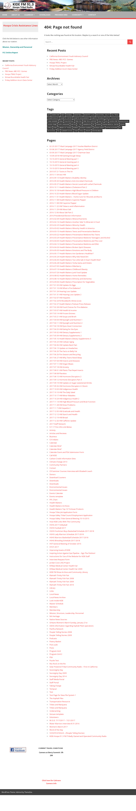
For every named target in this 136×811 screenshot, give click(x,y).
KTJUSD (122, 124)
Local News (54, 594)
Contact (92, 15)
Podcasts (53, 638)
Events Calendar (56, 493)
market (75, 128)
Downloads (44, 15)
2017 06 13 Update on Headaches (64, 348)
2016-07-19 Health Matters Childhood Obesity (69, 269)
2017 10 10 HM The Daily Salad (62, 392)
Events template (56, 496)
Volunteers (54, 717)
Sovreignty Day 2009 (58, 673)
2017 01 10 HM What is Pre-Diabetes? (65, 288)
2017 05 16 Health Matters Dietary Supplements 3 (70, 338)
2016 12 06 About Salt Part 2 (61, 212)
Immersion (87, 124)
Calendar (28, 15)
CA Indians (54, 439)
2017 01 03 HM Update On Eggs (63, 285)
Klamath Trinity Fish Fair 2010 (62, 585)
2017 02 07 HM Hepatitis (60, 297)
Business (53, 436)
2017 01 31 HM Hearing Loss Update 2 (65, 294)
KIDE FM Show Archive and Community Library (69, 572)
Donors (53, 474)
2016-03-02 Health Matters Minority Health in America (72, 228)
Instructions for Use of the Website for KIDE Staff (70, 556)
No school (52, 131)
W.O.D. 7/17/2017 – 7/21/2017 (62, 720)
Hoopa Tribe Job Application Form (63, 512)
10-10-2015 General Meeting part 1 (64, 159)
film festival (69, 121)
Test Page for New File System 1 (63, 695)
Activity (53, 430)
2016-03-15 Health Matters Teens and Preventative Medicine (75, 231)
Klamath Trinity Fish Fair (59, 575)
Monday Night (99, 128)
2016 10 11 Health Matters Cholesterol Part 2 (68, 187)
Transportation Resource (60, 701)
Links (52, 591)
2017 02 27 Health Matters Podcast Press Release (70, 304)
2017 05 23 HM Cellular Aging (62, 342)
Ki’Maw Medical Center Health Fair (64, 566)
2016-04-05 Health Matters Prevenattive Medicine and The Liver (76, 241)
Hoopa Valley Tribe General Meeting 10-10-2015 (69, 518)
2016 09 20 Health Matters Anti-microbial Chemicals (71, 181)
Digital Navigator (112, 118)
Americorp (55, 115)
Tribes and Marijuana (58, 704)
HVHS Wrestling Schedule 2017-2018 (65, 540)
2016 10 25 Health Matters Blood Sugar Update (69, 193)
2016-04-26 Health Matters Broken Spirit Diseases (70, 247)
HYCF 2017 (54, 547)
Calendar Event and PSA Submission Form (67, 452)
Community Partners (58, 465)
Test (51, 692)
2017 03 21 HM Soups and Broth (63, 316)
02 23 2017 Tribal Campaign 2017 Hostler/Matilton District (74, 146)
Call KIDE (53, 455)
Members (54, 607)
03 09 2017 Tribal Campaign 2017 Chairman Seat (70, 152)
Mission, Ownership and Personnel (17, 47)
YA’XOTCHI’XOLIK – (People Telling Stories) (67, 733)
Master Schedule (56, 603)
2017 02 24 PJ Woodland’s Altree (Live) (65, 301)
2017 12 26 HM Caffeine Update (63, 420)
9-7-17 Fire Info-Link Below (61, 427)
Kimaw (98, 124)
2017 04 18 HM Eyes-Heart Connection (66, 326)
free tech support (89, 121)
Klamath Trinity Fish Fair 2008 (62, 578)
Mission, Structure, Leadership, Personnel (67, 613)
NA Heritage (55, 616)
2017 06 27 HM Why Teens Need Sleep (66, 357)
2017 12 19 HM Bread (59, 417)
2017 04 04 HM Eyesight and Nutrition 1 (66, 320)
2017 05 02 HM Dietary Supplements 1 (66, 332)
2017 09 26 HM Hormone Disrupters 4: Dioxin (69, 386)
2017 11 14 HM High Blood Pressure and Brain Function (72, 402)
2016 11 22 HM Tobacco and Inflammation (67, 206)
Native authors (111, 128)
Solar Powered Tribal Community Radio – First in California (73, 667)
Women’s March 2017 (59, 727)
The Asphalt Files (56, 698)
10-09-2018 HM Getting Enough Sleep (65, 156)
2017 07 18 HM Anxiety (59, 367)
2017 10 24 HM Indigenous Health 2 (64, 398)
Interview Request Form (60, 559)
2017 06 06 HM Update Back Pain (63, 345)
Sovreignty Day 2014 (58, 676)
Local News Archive (58, 597)
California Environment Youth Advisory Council (69, 56)
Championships (53, 118)
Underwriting (55, 711)
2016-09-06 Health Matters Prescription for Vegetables (72, 282)
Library (52, 588)
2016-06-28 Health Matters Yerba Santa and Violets (71, 263)
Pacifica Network (56, 629)
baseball (69, 115)
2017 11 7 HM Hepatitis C (60, 408)
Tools (81, 131)
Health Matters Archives (59, 506)
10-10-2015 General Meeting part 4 (64, 165)
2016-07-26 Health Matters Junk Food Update (68, 272)
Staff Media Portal (57, 679)
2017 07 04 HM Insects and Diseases (65, 361)
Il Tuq (79, 124)
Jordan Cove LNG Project (60, 562)
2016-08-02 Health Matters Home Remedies (68, 275)
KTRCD (50, 128)
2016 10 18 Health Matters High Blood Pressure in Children (74, 190)
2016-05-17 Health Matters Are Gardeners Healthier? (72, 253)
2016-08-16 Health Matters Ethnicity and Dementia (70, 279)
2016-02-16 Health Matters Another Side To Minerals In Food (75, 222)
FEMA (61, 121)
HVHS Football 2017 (58, 528)
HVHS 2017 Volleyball (58, 525)
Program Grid (61, 15)
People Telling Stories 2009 (61, 635)
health (100, 121)
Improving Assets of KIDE (60, 550)
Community (77, 15)
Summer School (67, 131)
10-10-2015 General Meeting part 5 (64, 168)
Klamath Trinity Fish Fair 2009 (62, 581)
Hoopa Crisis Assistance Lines (20, 25)
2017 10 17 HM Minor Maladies (62, 395)
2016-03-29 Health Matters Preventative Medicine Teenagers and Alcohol (80, 237)
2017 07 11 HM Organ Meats (61, 364)
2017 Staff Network (58, 424)
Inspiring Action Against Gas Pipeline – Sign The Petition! (72, 553)
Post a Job (54, 644)
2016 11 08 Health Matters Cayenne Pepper (68, 200)
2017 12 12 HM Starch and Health (63, 414)
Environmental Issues (58, 487)
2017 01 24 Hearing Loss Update (63, 291)
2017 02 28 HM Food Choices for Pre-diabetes (69, 307)
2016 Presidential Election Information (65, 215)
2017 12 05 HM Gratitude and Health (65, 411)
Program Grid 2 (56, 654)
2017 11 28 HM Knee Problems (62, 405)
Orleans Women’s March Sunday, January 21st (68, 622)
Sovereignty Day (56, 670)
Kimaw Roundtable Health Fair (62, 65)
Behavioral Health (103, 115)
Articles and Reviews (58, 433)
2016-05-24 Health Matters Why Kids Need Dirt (69, 256)
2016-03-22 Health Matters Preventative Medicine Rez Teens (75, 234)
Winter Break (97, 131)
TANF (76, 131)
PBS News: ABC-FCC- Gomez (61, 59)
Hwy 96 (73, 124)
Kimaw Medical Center (110, 124)
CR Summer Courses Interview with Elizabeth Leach (71, 471)
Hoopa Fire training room (119, 121)
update (88, 131)
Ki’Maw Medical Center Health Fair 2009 (66, 569)
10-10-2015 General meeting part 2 (64, 162)
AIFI (49, 115)
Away (63, 115)
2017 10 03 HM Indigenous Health (64, 389)
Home (4, 15)
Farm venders (53, 121)
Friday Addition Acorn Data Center (64, 69)
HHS (106, 121)
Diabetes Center (66, 118)
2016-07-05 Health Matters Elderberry (65, 266)
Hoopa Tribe (52, 124)
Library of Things (65, 128)
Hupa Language (63, 124)
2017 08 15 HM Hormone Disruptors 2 (65, 376)
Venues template (57, 714)
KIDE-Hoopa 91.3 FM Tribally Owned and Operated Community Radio (78, 736)
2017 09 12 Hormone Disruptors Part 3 (66, 379)
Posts (52, 648)
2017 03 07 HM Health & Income (63, 310)
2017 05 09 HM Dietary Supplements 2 (66, 335)
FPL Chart (53, 499)
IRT (94, 124)
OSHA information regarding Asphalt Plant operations (72, 626)
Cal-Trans (115, 115)
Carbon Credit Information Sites (63, 458)
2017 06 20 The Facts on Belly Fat (63, 351)
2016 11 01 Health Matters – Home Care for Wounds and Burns (76, 197)
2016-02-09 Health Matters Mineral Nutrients (68, 219)
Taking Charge (55, 685)
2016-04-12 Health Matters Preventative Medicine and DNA (74, 244)
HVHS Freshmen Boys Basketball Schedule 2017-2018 (72, 531)
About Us (15, 15)
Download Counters (58, 477)
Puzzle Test (54, 660)
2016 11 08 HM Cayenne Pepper (63, 203)
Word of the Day (56, 730)
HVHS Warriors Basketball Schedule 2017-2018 (69, 537)
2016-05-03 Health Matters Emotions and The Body (71, 250)
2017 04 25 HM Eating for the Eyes (64, 329)
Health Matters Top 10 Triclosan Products (67, 509)
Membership (55, 610)
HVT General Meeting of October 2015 (65, 544)
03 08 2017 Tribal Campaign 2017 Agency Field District (72, 149)
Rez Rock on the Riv (58, 663)
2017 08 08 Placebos (58, 373)
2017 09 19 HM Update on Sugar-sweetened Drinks (71, 383)
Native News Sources (58, 619)
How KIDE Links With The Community (65, 521)
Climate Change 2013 (58, 462)
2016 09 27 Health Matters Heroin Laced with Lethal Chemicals (76, 184)
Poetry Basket (55, 641)
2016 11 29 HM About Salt (60, 209)
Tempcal (53, 689)
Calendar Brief (55, 446)
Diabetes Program (97, 118)
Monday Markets (86, 128)
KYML (55, 128)
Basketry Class (89, 115)
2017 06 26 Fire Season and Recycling (65, 354)
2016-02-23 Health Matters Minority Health (67, 225)
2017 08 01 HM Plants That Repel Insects (66, 370)
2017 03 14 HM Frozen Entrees (62, 313)
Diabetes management (81, 118)
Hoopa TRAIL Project (58, 62)
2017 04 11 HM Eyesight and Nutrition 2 (66, 323)
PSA (58, 131)
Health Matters (56, 502)
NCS (120, 128)
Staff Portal (54, 682)
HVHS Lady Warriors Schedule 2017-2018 (67, 534)
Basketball (78, 115)
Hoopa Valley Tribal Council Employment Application (71, 515)
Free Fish (78, 121)
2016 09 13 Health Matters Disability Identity (68, 178)
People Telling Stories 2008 (61, 632)
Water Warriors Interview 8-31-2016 (64, 723)
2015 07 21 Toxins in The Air (61, 171)
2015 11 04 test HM (58, 174)
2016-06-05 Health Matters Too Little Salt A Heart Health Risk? (75, 260)
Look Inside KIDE (56, 600)
